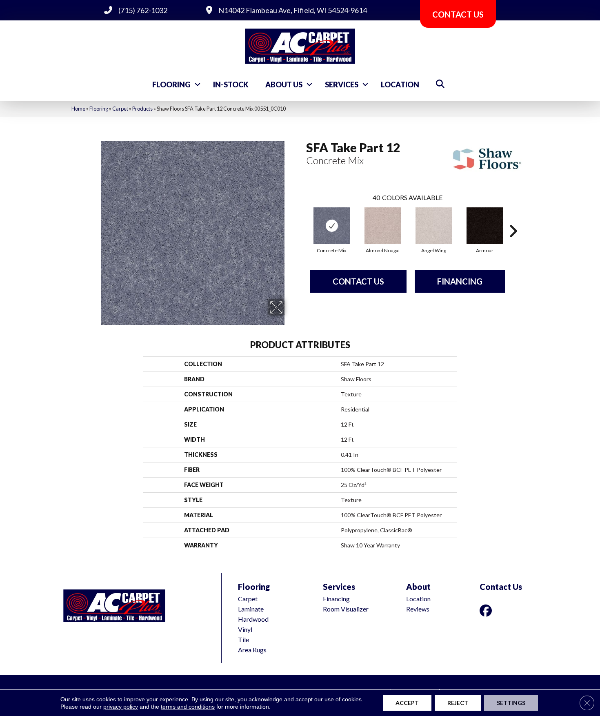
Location (400, 84)
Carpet (120, 108)
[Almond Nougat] (382, 225)
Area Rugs (252, 650)
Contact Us (358, 281)
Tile (243, 639)
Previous (302, 219)
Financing (459, 281)
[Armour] (484, 225)
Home (78, 108)
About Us (283, 84)
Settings (511, 702)
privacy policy (120, 706)
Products (142, 108)
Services (341, 84)
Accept (407, 702)
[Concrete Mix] (331, 225)
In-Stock (231, 84)
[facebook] (487, 610)
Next (513, 219)
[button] (197, 84)
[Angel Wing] (433, 225)
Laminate (251, 609)
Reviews (417, 609)
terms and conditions (188, 706)
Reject (457, 702)
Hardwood (253, 619)
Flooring (171, 84)
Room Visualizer (346, 609)
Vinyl (245, 629)
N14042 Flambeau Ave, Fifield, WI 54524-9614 (292, 10)
